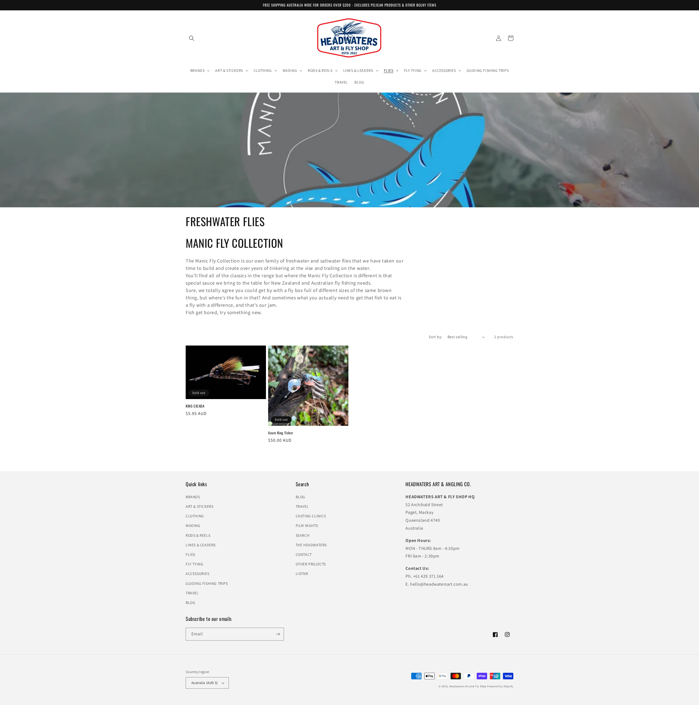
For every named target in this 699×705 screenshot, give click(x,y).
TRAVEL (192, 593)
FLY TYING (194, 564)
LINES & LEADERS (201, 544)
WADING (193, 525)
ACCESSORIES (197, 573)
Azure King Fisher (280, 432)
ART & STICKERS (199, 506)
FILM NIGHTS (307, 525)
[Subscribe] (278, 634)
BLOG (190, 602)
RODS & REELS (198, 535)
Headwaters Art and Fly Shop (468, 686)
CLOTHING (195, 516)
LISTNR (302, 573)
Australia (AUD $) (204, 682)
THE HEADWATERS (311, 544)
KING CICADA (195, 406)
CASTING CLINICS (311, 516)
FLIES (190, 554)
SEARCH (303, 535)
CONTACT (304, 554)
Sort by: (435, 336)
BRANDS (193, 496)
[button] (199, 70)
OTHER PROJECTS (311, 564)
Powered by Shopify (500, 686)
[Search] (192, 38)
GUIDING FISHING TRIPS (207, 583)
